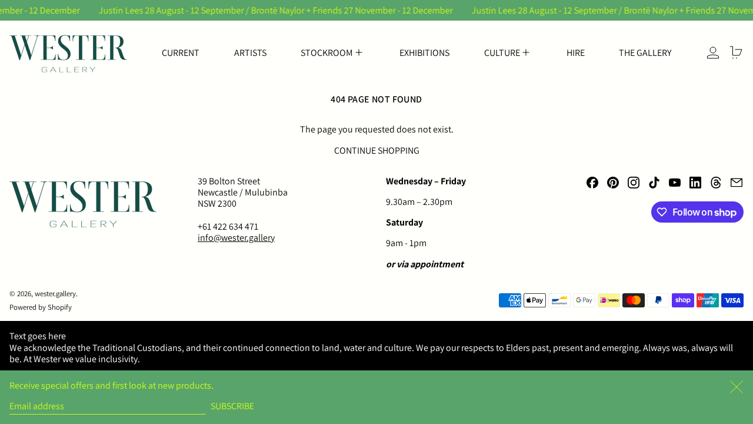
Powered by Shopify (40, 307)
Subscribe (232, 406)
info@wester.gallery (236, 237)
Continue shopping (376, 150)
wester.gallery (55, 294)
